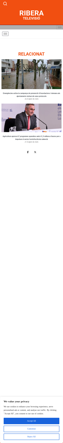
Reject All (31, 437)
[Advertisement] (31, 291)
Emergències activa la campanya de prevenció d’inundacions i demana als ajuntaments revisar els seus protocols (31, 94)
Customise (31, 429)
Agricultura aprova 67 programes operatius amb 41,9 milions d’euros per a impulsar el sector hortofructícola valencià (31, 137)
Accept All (31, 421)
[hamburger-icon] (59, 27)
